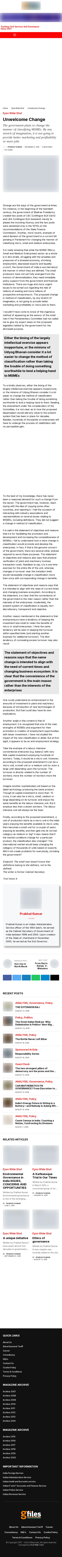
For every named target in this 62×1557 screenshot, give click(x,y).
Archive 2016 (9, 1440)
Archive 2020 (9, 1457)
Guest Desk (22, 1064)
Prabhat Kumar (15, 147)
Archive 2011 (9, 1408)
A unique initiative (15, 1238)
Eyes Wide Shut (17, 108)
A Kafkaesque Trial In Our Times (44, 1175)
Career (6, 1350)
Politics (28, 1017)
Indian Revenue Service (14, 1494)
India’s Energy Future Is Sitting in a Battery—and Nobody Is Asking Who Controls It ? (36, 1106)
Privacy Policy (9, 1376)
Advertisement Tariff (13, 1346)
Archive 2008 (9, 1395)
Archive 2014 (9, 1421)
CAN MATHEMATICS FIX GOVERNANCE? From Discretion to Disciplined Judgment (35, 1088)
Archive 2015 (9, 1436)
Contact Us (8, 1363)
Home (5, 108)
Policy (49, 1003)
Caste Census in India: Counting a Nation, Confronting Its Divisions (34, 1122)
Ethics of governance (40, 1239)
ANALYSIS (21, 1003)
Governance (36, 1003)
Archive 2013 (9, 1417)
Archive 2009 (9, 1400)
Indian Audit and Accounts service (19, 1481)
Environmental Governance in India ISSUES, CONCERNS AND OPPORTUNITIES (15, 1180)
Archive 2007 (9, 1391)
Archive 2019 (9, 1453)
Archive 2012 (9, 1412)
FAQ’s (5, 1359)
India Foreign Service (13, 1473)
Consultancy (9, 1355)
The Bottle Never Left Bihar (31, 1039)
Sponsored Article (26, 1049)
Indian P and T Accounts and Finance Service (24, 1486)
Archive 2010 (9, 1404)
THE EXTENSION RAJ (27, 1007)
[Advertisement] (31, 70)
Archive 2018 (9, 1449)
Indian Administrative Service (17, 1477)
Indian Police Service (13, 1490)
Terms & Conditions (12, 1371)
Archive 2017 (9, 1445)
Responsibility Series (27, 1053)
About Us (7, 1342)
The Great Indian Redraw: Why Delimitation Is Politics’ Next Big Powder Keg (33, 1024)
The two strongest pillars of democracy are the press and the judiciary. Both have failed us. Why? (36, 1071)
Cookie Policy (9, 1367)
